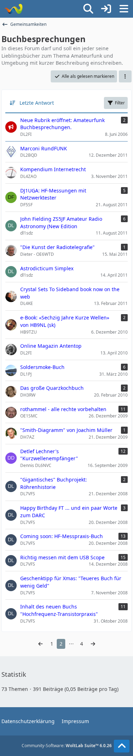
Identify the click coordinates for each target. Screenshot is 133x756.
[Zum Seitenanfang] (121, 746)
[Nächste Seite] (93, 644)
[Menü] (124, 9)
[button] (125, 76)
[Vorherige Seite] (40, 644)
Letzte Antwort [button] (37, 102)
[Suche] (88, 9)
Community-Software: (67, 746)
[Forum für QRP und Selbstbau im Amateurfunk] (13, 9)
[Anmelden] (106, 9)
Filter (120, 103)
